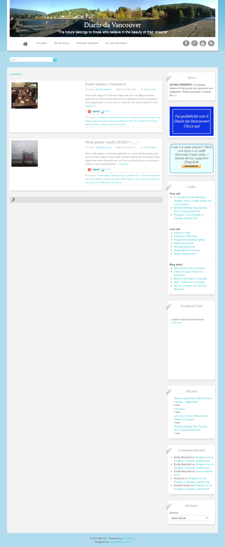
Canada (125, 117)
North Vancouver (92, 124)
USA (87, 182)
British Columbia (111, 175)
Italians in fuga (182, 232)
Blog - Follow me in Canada (189, 282)
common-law (145, 175)
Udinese (104, 124)
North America (151, 120)
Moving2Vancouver (184, 246)
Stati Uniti (155, 178)
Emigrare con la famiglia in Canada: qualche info (189, 216)
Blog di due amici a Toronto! (189, 268)
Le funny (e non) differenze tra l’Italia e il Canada (191, 417)
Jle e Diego (139, 120)
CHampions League (147, 117)
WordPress (129, 538)
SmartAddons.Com (119, 541)
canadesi (134, 117)
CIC (137, 175)
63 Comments (150, 147)
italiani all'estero (126, 120)
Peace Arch (145, 178)
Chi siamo (179, 408)
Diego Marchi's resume (187, 250)
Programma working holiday (189, 239)
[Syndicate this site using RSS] (211, 43)
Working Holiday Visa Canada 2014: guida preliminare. (190, 209)
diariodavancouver (103, 89)
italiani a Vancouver (111, 120)
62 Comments (150, 89)
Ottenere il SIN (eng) (185, 236)
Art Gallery (102, 117)
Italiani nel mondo (184, 243)
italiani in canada (103, 178)
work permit (116, 182)
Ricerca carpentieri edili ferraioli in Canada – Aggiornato (193, 399)
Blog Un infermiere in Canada (190, 278)
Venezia (122, 124)
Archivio (174, 512)
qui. (175, 95)
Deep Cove (97, 120)
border (110, 117)
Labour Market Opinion (124, 178)
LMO (137, 178)
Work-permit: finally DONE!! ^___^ (112, 142)
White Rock (105, 182)
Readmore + (90, 105)
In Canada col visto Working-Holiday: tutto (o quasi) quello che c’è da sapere (192, 200)
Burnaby (117, 117)
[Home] (25, 44)
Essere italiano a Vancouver (105, 84)
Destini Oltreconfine (185, 253)
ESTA (92, 178)
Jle (112, 178)
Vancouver (113, 124)
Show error (176, 322)
